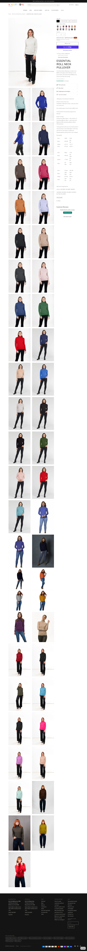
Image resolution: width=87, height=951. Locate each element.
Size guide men (71, 903)
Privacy (17, 946)
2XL (75, 21)
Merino (43, 905)
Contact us (70, 914)
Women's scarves (9, 940)
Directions (10, 914)
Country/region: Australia (25, 946)
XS (58, 21)
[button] (25, 10)
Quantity (58, 31)
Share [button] (59, 200)
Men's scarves (17, 940)
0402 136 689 (12, 912)
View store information (63, 57)
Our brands (70, 916)
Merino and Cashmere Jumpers (18, 13)
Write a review (67, 212)
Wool (42, 908)
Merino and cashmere (70, 938)
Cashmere (43, 906)
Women (43, 901)
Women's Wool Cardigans (58, 938)
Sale (42, 914)
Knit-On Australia (45, 910)
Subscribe (71, 926)
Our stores (71, 4)
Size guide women (72, 901)
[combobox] (43, 4)
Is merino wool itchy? (60, 914)
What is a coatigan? (60, 919)
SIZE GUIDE (59, 197)
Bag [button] (77, 4)
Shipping (58, 39)
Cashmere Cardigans (47, 938)
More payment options (67, 50)
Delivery (70, 905)
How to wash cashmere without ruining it (59, 903)
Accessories (44, 912)
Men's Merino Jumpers (22, 938)
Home (9, 13)
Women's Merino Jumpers (11, 938)
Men (42, 903)
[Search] (58, 5)
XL (71, 21)
